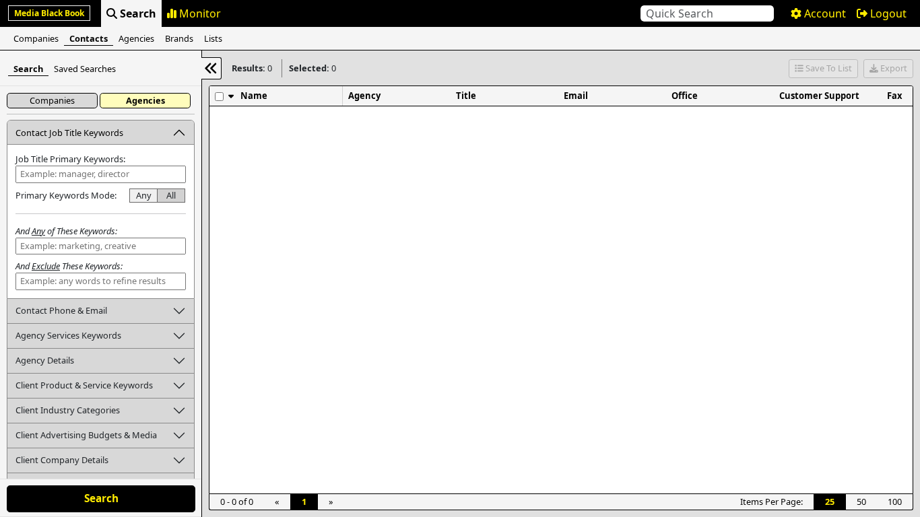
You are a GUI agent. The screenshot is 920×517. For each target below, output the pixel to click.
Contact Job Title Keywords (69, 133)
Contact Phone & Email (61, 310)
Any (144, 195)
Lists (213, 38)
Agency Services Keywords (68, 335)
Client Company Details (61, 460)
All (171, 195)
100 (895, 501)
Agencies (136, 38)
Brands (179, 38)
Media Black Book (49, 13)
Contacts (88, 38)
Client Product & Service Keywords (84, 385)
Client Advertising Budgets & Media (86, 435)
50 (861, 501)
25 (829, 501)
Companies (36, 38)
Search (28, 69)
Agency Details (44, 360)
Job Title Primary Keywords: (70, 159)
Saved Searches (85, 69)
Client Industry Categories (67, 410)
